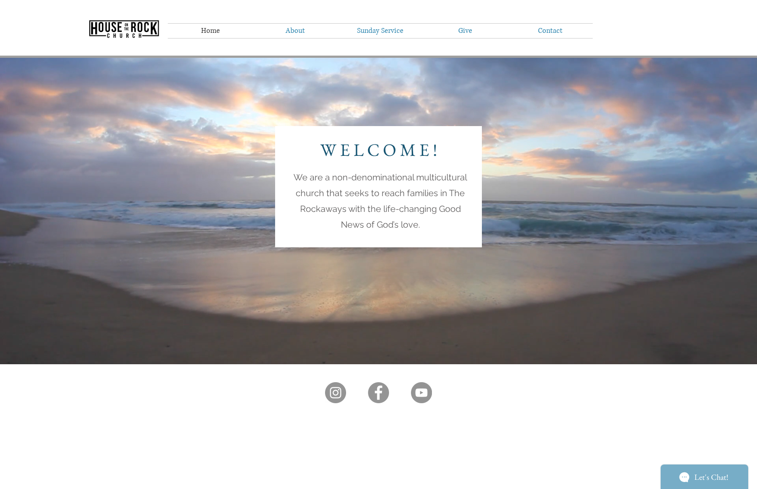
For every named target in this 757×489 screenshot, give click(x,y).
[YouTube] (421, 392)
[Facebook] (378, 392)
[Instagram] (335, 392)
